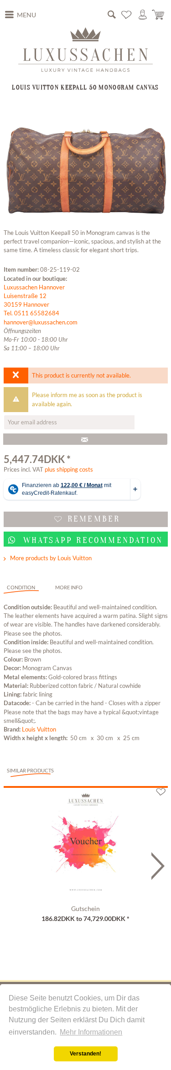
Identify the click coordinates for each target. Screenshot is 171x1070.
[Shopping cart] (158, 14)
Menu (26, 15)
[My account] (142, 14)
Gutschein (85, 908)
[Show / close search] (111, 14)
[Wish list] (126, 14)
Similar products (30, 770)
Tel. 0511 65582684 (31, 313)
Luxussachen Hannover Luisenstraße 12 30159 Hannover (34, 296)
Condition (21, 587)
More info (69, 587)
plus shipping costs (69, 469)
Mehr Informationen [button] (91, 1032)
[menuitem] (20, 15)
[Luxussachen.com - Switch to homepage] (85, 49)
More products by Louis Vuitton (50, 558)
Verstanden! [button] (85, 1053)
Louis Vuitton (39, 729)
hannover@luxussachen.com (41, 322)
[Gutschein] (86, 844)
